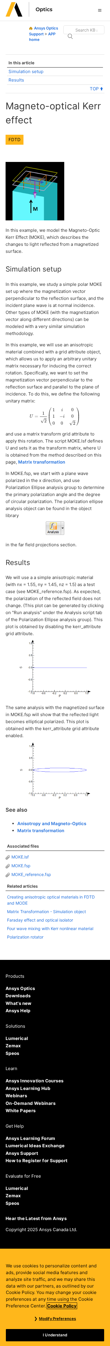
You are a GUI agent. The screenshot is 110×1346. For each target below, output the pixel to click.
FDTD (15, 139)
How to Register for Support (37, 1160)
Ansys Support (22, 1153)
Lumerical (17, 1038)
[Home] (29, 15)
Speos (12, 1053)
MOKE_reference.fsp (31, 874)
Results (16, 80)
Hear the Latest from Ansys (36, 1218)
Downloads (18, 995)
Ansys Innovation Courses (35, 1081)
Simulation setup (26, 71)
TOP (95, 88)
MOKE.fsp (21, 865)
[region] (55, 1297)
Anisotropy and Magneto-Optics (51, 823)
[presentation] (55, 416)
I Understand (55, 1335)
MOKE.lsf (20, 856)
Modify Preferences (57, 1318)
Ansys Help (18, 1010)
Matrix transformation (41, 462)
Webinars (16, 1095)
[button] (99, 10)
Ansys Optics (20, 988)
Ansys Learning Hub (28, 1088)
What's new (19, 1003)
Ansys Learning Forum (30, 1138)
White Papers (21, 1110)
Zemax (13, 1045)
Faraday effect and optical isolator (40, 920)
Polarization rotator (25, 936)
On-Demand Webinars (30, 1103)
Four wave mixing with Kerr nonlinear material (50, 928)
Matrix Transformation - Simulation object (46, 911)
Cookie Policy (62, 1306)
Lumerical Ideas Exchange (35, 1145)
